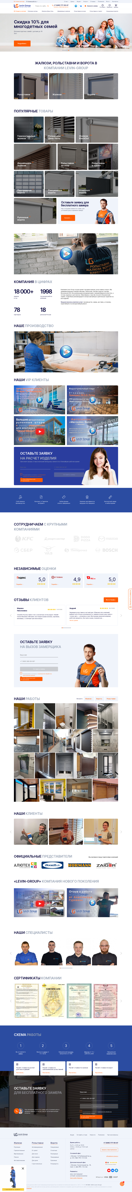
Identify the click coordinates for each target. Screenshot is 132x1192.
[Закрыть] (86, 563)
